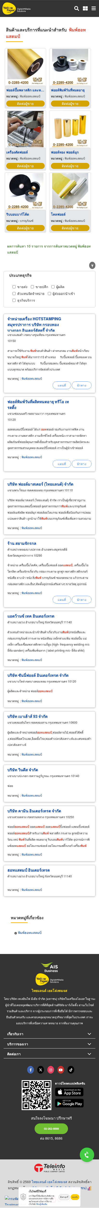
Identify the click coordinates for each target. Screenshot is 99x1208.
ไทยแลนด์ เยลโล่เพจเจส (49, 990)
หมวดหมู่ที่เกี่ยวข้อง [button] (27, 917)
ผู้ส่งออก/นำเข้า (64, 293)
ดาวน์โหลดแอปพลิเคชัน (70, 1083)
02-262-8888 (51, 1128)
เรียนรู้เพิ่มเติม (41, 1204)
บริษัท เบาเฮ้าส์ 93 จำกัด (27, 716)
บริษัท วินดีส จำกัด (22, 769)
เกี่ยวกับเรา (15, 1033)
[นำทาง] (82, 385)
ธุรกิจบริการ (26, 300)
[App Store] (75, 1092)
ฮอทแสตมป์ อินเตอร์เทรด (28, 870)
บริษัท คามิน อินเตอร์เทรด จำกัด (34, 811)
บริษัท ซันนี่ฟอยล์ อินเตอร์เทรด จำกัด (37, 675)
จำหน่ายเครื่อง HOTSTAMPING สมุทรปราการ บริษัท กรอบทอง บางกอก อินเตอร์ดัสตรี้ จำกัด (34, 324)
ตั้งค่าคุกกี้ (64, 1197)
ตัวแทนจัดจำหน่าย (30, 293)
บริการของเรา (17, 1043)
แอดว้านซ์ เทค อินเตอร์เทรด (30, 616)
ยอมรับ (75, 1197)
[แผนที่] (62, 385)
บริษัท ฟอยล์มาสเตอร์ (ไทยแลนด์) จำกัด (40, 484)
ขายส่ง (22, 286)
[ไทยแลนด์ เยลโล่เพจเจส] (40, 1070)
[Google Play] (75, 1103)
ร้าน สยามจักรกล (21, 543)
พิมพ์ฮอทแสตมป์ (32, 378)
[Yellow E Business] (30, 1070)
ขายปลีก (42, 286)
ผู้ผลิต (60, 286)
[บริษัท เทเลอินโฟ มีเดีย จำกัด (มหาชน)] (49, 1167)
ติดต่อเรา (14, 1053)
